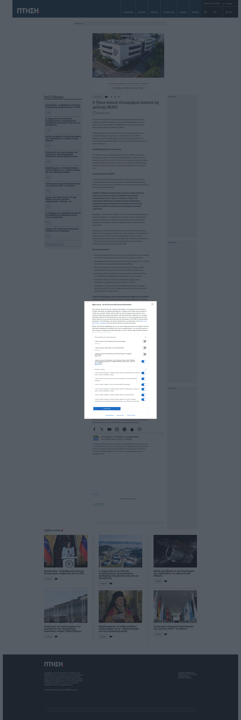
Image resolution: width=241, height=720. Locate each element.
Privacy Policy (131, 415)
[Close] (153, 305)
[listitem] (120, 337)
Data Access (120, 415)
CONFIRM (106, 408)
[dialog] (120, 360)
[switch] (143, 341)
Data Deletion (110, 415)
